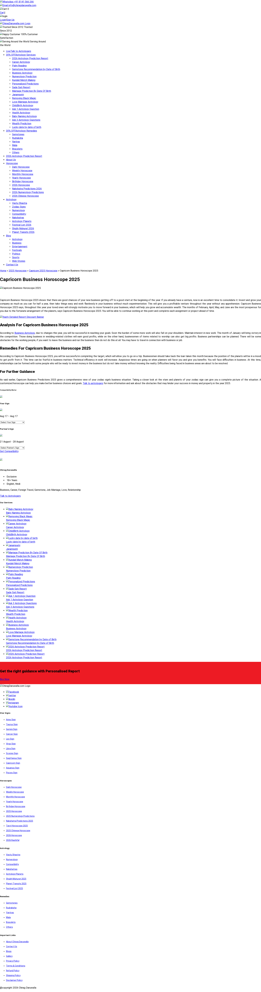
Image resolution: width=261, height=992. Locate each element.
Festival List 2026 (21, 224)
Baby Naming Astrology (24, 116)
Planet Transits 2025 (16, 883)
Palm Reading (19, 65)
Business (16, 243)
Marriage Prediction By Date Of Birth (31, 91)
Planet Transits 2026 (23, 232)
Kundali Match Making (23, 80)
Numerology (18, 210)
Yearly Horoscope (21, 177)
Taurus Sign (12, 724)
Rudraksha (17, 138)
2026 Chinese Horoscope (25, 195)
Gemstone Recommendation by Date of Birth (36, 69)
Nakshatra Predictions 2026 (27, 188)
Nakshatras (18, 217)
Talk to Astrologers (18, 51)
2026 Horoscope (21, 185)
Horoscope (12, 163)
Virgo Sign (11, 743)
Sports (15, 257)
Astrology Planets (21, 221)
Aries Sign (11, 719)
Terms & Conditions (15, 966)
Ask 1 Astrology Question (25, 109)
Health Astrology (21, 112)
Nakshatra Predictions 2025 (19, 821)
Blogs (8, 951)
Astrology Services (21, 54)
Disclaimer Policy (14, 980)
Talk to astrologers (93, 383)
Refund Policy (12, 970)
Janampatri (18, 94)
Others (15, 152)
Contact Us (12, 264)
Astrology (11, 199)
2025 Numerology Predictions (20, 816)
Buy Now (4, 679)
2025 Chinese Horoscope (18, 830)
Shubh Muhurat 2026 (23, 228)
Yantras (16, 141)
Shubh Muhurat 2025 (16, 879)
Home (3, 270)
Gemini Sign (11, 729)
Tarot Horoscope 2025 (17, 826)
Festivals (17, 250)
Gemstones (18, 134)
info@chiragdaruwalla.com (22, 5)
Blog (8, 235)
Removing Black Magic (24, 98)
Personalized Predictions (25, 83)
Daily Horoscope (21, 167)
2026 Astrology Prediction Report (30, 58)
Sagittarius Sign (14, 758)
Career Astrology (21, 62)
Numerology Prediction (24, 76)
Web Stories (18, 261)
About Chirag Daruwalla (17, 941)
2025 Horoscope (18, 270)
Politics (16, 253)
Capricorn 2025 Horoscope (43, 270)
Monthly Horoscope (22, 174)
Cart (2, 12)
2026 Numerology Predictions (28, 192)
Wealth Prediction (21, 123)
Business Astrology (22, 72)
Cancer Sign (12, 734)
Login (3, 19)
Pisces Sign (11, 772)
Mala (14, 145)
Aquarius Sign (12, 768)
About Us (11, 159)
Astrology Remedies (21, 130)
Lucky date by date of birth (26, 127)
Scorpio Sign (12, 753)
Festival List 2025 (14, 888)
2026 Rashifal (12, 840)
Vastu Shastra (19, 203)
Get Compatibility (9, 451)
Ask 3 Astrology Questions (26, 119)
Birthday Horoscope (22, 181)
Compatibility (19, 214)
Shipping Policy (13, 975)
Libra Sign (10, 748)
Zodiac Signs (19, 206)
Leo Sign (10, 739)
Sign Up (10, 19)
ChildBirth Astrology (22, 105)
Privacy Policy (12, 961)
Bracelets (17, 148)
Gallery (9, 956)
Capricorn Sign (13, 763)
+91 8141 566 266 (23, 1)
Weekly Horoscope (22, 170)
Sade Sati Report (21, 87)
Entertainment (19, 246)
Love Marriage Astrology (25, 101)
